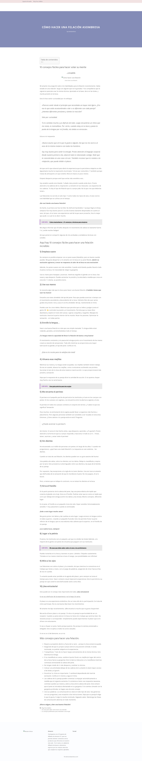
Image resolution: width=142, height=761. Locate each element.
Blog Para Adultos (38, 1)
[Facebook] (77, 735)
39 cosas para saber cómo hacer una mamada (54, 709)
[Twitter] (80, 735)
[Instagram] (74, 735)
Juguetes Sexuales (27, 1)
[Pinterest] (83, 735)
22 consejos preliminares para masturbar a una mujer (56, 711)
